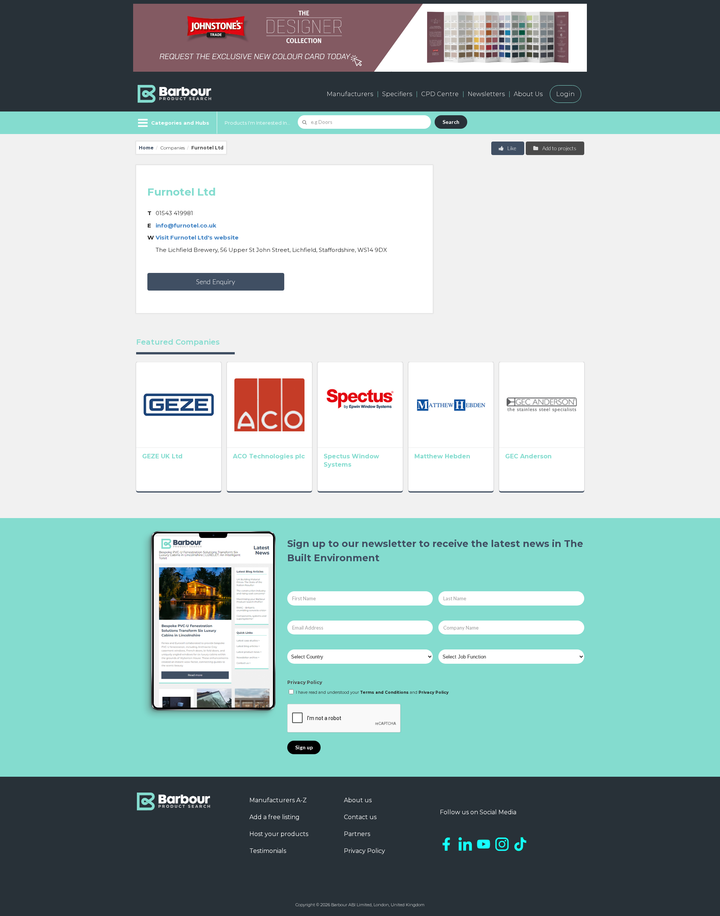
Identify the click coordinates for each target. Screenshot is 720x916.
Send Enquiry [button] (215, 281)
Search (450, 122)
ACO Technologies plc (269, 456)
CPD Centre (440, 94)
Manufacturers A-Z (278, 800)
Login (565, 94)
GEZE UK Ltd (162, 456)
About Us (528, 94)
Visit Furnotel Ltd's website (197, 237)
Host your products (278, 834)
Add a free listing (274, 817)
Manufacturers (350, 94)
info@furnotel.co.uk (186, 225)
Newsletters (486, 94)
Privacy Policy (304, 682)
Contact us (360, 817)
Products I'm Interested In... (257, 123)
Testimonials (267, 850)
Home (146, 148)
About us (358, 800)
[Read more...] (178, 404)
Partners (357, 834)
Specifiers (397, 94)
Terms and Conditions (384, 692)
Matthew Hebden (442, 456)
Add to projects (558, 148)
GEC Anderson (528, 456)
